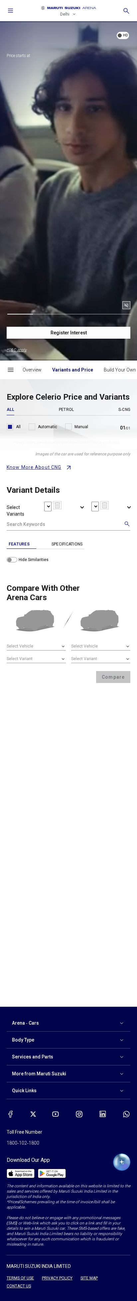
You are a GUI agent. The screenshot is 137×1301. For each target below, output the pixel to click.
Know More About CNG (34, 467)
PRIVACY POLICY (57, 1278)
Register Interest (69, 332)
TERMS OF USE (20, 1278)
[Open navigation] (11, 11)
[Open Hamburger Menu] (11, 370)
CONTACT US (19, 1286)
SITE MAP (89, 1278)
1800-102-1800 (23, 1143)
